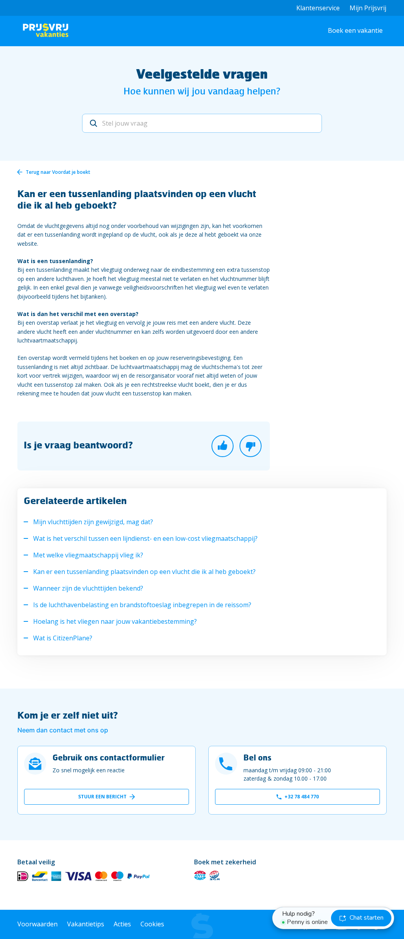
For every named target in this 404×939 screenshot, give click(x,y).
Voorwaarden (37, 924)
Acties (122, 924)
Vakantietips (85, 924)
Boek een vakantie (355, 30)
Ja (222, 446)
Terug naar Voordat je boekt (58, 172)
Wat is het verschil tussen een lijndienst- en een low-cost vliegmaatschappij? (145, 538)
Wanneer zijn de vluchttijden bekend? (88, 588)
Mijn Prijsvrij (368, 8)
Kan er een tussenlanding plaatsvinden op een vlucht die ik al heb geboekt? (144, 571)
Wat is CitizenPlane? (62, 638)
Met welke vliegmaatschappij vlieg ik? (88, 555)
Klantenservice (318, 8)
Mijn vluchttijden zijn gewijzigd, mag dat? (93, 521)
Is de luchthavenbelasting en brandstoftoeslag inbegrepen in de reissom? (142, 604)
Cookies (152, 924)
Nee (250, 446)
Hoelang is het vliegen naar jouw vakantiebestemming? (115, 621)
